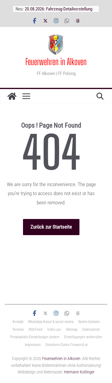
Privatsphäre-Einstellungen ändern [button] (34, 337)
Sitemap (72, 329)
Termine (18, 329)
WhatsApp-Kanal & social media (50, 322)
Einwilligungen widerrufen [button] (83, 337)
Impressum (33, 345)
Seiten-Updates (89, 322)
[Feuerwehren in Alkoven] (12, 96)
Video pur (54, 329)
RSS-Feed (35, 329)
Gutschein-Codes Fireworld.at (66, 345)
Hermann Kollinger (79, 372)
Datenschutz (91, 329)
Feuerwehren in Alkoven (56, 61)
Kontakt (18, 322)
